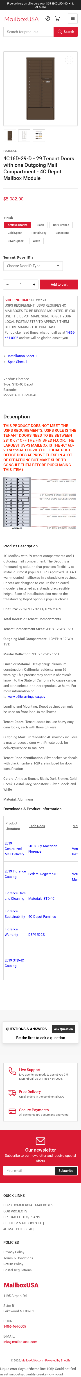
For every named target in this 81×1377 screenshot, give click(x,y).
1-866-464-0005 (14, 1326)
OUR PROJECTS (15, 1211)
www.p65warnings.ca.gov (26, 697)
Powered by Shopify (57, 1360)
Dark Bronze (61, 225)
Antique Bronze (17, 225)
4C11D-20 (28, 450)
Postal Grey (39, 232)
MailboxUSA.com (32, 1360)
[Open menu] (73, 18)
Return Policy (13, 1264)
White (36, 241)
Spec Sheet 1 (17, 362)
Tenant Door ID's (18, 257)
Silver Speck (16, 241)
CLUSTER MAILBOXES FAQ (23, 1223)
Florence (10, 150)
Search (69, 32)
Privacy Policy (13, 1252)
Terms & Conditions (18, 1258)
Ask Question (63, 1029)
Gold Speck (15, 232)
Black (40, 225)
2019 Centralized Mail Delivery (14, 848)
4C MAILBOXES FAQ (18, 1229)
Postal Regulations (17, 1270)
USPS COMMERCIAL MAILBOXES (28, 1205)
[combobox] (40, 32)
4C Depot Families (42, 917)
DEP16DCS (36, 935)
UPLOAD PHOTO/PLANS (21, 1217)
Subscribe (65, 1171)
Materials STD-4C (41, 899)
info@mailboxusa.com (20, 1342)
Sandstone (62, 232)
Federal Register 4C (43, 874)
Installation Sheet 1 (22, 356)
